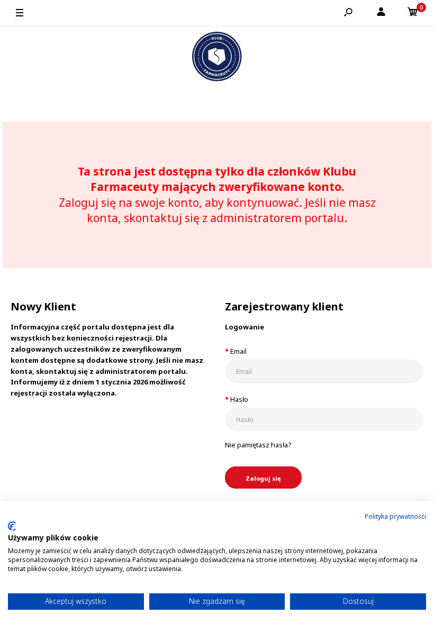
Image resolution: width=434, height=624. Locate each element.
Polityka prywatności (395, 516)
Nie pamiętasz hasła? (258, 444)
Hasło (239, 399)
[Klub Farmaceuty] (217, 58)
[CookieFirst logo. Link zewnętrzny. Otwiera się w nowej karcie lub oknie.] (12, 526)
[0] (413, 13)
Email (238, 351)
